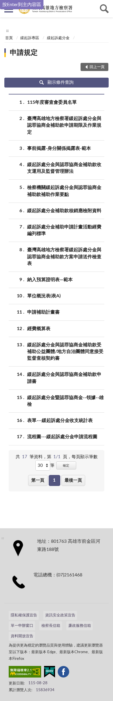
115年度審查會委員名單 (52, 102)
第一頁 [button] (37, 480)
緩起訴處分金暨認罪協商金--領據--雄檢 (65, 401)
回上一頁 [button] (97, 67)
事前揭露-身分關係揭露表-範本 (59, 148)
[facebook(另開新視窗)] (63, 673)
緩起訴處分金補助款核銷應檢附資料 (64, 210)
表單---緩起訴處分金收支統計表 (60, 420)
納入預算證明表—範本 (50, 279)
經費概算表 (38, 328)
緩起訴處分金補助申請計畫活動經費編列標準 (64, 230)
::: (7, 30)
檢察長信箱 (50, 626)
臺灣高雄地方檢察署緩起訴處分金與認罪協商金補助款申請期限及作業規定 (64, 125)
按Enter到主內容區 (21, 4)
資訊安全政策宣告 (60, 615)
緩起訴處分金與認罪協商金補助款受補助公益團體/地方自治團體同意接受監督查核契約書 (65, 351)
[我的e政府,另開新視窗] (49, 673)
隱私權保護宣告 (24, 615)
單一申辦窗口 (22, 626)
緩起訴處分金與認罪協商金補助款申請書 (64, 377)
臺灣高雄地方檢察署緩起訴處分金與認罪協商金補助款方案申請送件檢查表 (64, 256)
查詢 (104, 8)
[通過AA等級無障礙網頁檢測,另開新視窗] (25, 673)
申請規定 (24, 52)
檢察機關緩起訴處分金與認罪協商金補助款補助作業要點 (64, 190)
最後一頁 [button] (73, 480)
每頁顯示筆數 (85, 457)
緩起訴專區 (29, 38)
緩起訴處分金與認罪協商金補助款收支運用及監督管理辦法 (64, 168)
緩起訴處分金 (58, 38)
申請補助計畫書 (43, 312)
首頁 (9, 38)
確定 (66, 465)
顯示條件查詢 (61, 82)
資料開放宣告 (22, 636)
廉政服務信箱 (79, 626)
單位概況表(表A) (44, 296)
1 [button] (54, 480)
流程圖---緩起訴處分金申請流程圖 (62, 436)
